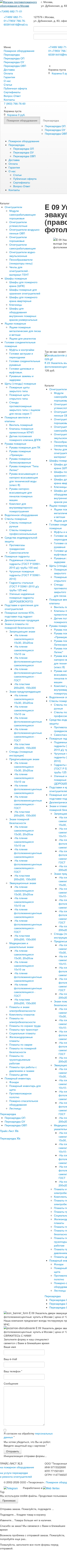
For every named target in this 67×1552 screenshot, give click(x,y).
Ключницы (15, 304)
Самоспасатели (19, 552)
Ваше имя (10, 1347)
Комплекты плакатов (21, 1014)
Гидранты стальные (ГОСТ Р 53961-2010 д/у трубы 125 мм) (24, 586)
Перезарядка (12, 54)
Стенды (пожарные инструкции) (21, 753)
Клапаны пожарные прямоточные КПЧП (21, 430)
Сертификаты (12, 92)
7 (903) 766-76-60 (14, 103)
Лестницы (15, 1108)
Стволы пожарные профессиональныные (23, 532)
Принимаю (9, 1500)
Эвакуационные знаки (22, 883)
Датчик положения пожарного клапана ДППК (25, 438)
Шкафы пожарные (16, 278)
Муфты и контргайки (21, 350)
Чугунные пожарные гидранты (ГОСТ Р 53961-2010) (25, 575)
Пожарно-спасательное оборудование (23, 1102)
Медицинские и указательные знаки (21, 945)
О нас (7, 81)
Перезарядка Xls (10, 1138)
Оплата (8, 73)
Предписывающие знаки (24, 759)
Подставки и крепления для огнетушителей (22, 607)
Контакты (9, 99)
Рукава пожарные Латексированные (20, 460)
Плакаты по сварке (20, 1044)
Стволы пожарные (16, 519)
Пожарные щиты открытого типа (19, 396)
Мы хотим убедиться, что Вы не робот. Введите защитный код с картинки (27, 1443)
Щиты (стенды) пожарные (20, 383)
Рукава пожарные (15, 443)
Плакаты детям (18, 1074)
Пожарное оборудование (19, 51)
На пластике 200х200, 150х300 (25, 686)
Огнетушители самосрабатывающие (22, 246)
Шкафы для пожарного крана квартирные (23, 299)
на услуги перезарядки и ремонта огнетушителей (16, 1474)
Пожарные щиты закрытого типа (19, 389)
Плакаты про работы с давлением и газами (23, 1069)
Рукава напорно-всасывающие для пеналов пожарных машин (21, 494)
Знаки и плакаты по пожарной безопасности (19, 625)
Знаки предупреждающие (25, 691)
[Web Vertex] (51, 1488)
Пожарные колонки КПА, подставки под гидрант (19, 614)
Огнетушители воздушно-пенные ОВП (24, 231)
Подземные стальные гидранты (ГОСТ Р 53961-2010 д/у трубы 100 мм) (25, 563)
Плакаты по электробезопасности (22, 1020)
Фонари (14, 1082)
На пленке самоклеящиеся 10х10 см (24, 650)
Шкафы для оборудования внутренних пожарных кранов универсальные (23, 313)
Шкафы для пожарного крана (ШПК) (23, 284)
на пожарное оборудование (17, 1467)
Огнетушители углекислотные (18, 224)
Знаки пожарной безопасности (19, 821)
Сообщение (11, 1383)
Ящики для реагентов (22, 338)
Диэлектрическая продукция (22, 620)
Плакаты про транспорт (23, 1029)
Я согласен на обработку (28, 1435)
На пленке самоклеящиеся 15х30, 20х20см (24, 638)
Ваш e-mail (10, 1359)
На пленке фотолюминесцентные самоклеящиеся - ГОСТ (28, 674)
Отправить (12, 1451)
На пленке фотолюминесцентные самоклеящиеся (28, 661)
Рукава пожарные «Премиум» (20, 453)
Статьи (8, 84)
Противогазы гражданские (17, 547)
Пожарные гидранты (17, 556)
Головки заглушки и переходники (21, 355)
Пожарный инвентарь (18, 1078)
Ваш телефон (13, 1371)
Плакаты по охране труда (25, 1026)
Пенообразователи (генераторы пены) (21, 261)
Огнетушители (13, 207)
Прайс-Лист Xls (9, 1131)
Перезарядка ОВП (15, 66)
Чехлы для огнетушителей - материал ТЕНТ (19, 270)
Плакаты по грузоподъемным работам (19, 1059)
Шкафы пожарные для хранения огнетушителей (24, 291)
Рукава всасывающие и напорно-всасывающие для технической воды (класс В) (23, 479)
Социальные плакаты (22, 1033)
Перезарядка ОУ (14, 62)
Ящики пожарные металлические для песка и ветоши (25, 331)
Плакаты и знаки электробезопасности (22, 1009)
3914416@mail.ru (17, 24)
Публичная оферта (15, 88)
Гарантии (9, 77)
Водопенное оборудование (21, 515)
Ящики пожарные (15, 323)
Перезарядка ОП (14, 58)
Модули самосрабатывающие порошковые (22, 214)
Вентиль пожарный (21, 425)
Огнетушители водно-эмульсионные (22, 254)
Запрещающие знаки (22, 631)
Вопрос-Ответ (12, 96)
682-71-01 (11, 11)
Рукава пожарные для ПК (24, 447)
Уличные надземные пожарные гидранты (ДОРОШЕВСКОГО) (21, 597)
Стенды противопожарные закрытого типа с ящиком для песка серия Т (24, 407)
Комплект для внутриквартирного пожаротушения (20, 507)
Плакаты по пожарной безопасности (22, 1050)
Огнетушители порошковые (18, 239)
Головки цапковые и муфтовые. (21, 370)
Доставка (9, 69)
